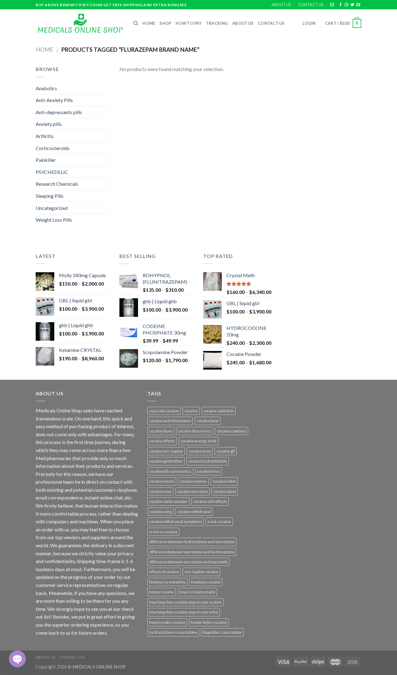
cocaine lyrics (208, 471)
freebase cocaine (206, 582)
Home (148, 23)
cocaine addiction (218, 410)
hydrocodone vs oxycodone (173, 632)
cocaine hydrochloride (207, 461)
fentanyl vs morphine (167, 582)
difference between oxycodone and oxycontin (188, 561)
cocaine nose (160, 491)
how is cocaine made (197, 591)
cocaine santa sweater (168, 501)
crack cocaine (219, 521)
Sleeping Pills (50, 196)
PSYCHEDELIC (52, 172)
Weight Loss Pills (54, 220)
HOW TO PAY (189, 23)
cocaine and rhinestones (170, 420)
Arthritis (45, 136)
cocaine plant (224, 491)
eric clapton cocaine (201, 571)
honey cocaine (161, 591)
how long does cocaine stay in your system (185, 602)
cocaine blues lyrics (194, 431)
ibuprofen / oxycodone (222, 632)
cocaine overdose (192, 491)
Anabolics (46, 88)
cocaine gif (225, 451)
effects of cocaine (164, 571)
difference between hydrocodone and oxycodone (191, 541)
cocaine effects (162, 440)
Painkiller (46, 160)
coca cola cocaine (164, 410)
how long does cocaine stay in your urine (183, 612)
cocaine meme (161, 481)
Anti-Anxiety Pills (54, 100)
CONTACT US (310, 4)
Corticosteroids (52, 148)
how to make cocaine (167, 622)
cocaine (191, 410)
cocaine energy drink (199, 440)
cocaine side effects (210, 501)
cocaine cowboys (231, 431)
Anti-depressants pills (59, 112)
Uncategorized (52, 208)
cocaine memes (193, 481)
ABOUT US (281, 4)
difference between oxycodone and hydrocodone (191, 551)
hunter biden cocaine (209, 622)
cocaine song (160, 511)
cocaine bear (208, 420)
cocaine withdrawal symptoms (175, 521)
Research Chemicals (57, 184)
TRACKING (217, 23)
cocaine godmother (166, 461)
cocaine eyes (200, 451)
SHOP (165, 23)
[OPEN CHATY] (17, 659)
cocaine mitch (224, 481)
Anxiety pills (49, 124)
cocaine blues (160, 431)
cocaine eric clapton (166, 451)
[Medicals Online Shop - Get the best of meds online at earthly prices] (80, 23)
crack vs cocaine (163, 531)
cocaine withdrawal (194, 511)
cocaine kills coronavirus (170, 471)
